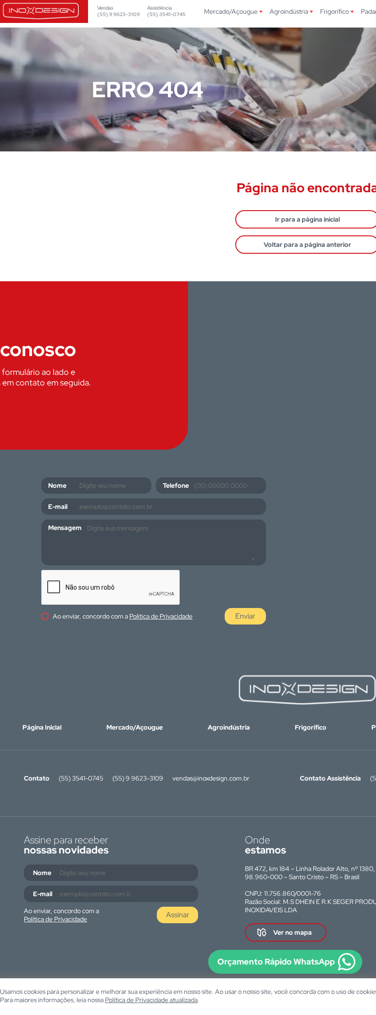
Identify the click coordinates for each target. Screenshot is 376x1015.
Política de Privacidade (161, 616)
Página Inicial (41, 727)
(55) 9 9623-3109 (118, 14)
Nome (57, 485)
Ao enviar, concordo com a (123, 616)
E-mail (57, 506)
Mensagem (65, 528)
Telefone (176, 485)
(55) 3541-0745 (166, 14)
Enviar (245, 616)
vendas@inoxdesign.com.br (210, 778)
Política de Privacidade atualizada (151, 1000)
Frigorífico (334, 11)
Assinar (177, 915)
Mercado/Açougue (231, 11)
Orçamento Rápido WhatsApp (276, 961)
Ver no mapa (292, 932)
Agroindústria (289, 11)
